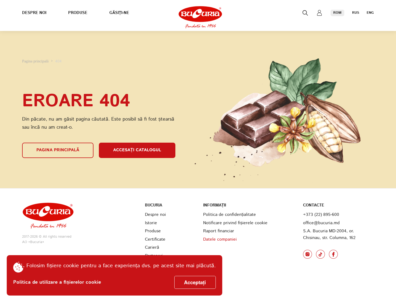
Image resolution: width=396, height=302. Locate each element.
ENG (370, 12)
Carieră (152, 247)
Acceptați (195, 282)
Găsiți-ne (119, 13)
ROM (337, 12)
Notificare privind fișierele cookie (235, 223)
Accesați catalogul (137, 150)
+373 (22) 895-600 (321, 215)
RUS (355, 12)
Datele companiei (220, 239)
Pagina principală (36, 61)
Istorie (151, 223)
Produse (77, 13)
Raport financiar (218, 231)
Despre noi (34, 13)
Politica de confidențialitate (229, 215)
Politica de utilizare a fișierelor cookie (57, 282)
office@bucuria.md (321, 223)
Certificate (155, 239)
